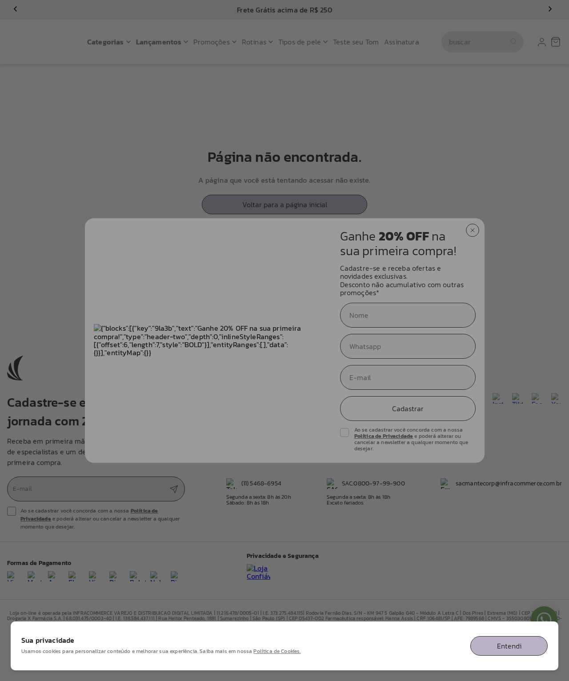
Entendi (509, 646)
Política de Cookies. (277, 651)
